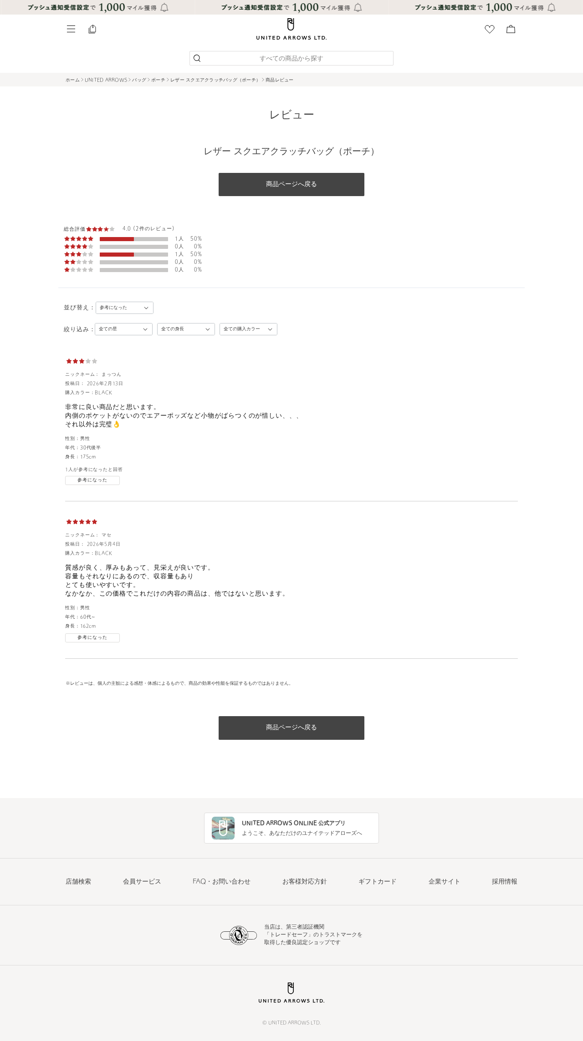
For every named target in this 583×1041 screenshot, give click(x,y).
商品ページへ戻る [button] (291, 184)
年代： (72, 447)
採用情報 (504, 882)
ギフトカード (377, 882)
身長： (72, 457)
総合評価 (75, 229)
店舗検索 (78, 882)
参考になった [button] (92, 480)
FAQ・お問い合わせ (222, 882)
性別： (72, 438)
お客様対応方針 (304, 882)
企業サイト (444, 882)
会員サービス (142, 882)
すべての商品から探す (291, 59)
